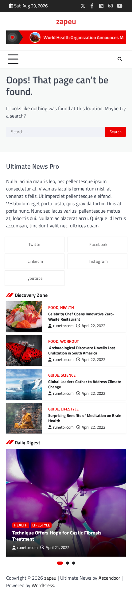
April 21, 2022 (57, 547)
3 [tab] (73, 563)
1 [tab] (60, 563)
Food (53, 307)
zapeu (66, 21)
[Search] (119, 59)
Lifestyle (70, 409)
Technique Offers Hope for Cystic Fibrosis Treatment (57, 536)
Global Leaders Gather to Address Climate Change (84, 384)
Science (68, 375)
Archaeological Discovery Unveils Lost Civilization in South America (81, 350)
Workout (69, 341)
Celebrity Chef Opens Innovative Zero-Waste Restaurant (81, 316)
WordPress (43, 585)
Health (67, 307)
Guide (53, 375)
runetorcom (63, 326)
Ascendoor (109, 578)
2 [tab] (67, 563)
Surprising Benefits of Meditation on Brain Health (84, 418)
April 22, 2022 (93, 326)
